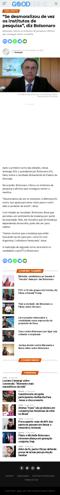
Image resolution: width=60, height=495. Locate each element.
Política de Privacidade (43, 476)
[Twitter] (10, 41)
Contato (9, 476)
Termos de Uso (31, 480)
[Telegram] (20, 41)
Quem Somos (23, 476)
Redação (19, 52)
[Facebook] (5, 41)
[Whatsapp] (15, 41)
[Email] (25, 41)
